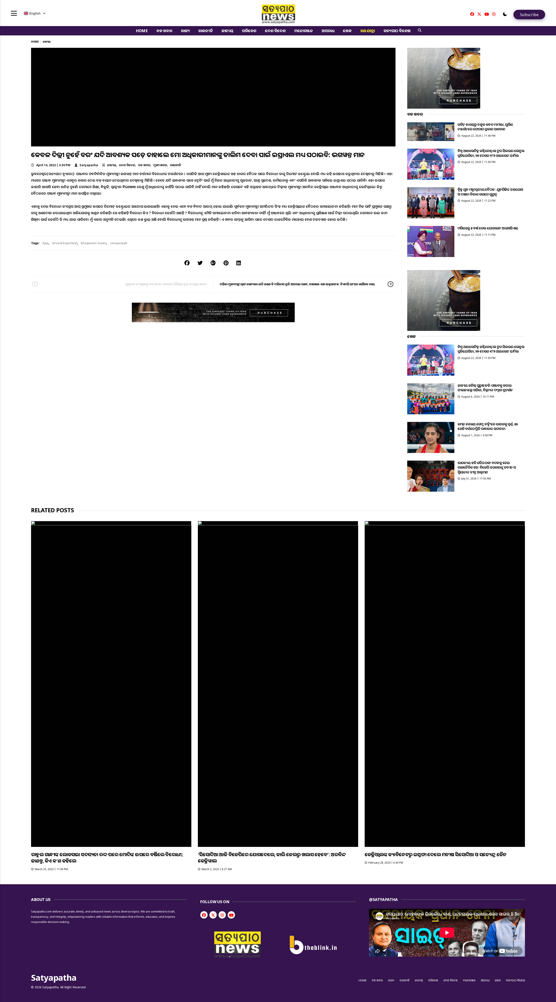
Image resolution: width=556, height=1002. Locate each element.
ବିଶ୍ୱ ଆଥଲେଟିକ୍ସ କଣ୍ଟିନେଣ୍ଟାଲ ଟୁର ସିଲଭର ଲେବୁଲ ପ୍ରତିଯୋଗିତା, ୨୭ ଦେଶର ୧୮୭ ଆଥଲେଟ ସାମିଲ (491, 153)
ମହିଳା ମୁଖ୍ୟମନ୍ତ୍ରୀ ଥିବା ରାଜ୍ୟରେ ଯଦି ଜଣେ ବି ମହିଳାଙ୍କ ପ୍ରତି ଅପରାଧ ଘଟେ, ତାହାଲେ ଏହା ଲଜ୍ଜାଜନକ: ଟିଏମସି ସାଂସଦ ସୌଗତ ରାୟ (297, 284)
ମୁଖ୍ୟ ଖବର (160, 165)
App (45, 243)
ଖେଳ (347, 30)
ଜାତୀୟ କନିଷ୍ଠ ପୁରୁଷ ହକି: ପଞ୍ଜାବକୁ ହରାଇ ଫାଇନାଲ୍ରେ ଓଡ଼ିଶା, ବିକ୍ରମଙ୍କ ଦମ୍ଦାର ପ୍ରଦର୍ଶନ (485, 387)
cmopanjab (118, 243)
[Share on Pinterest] (226, 263)
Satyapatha (88, 165)
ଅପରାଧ (328, 30)
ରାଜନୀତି (205, 30)
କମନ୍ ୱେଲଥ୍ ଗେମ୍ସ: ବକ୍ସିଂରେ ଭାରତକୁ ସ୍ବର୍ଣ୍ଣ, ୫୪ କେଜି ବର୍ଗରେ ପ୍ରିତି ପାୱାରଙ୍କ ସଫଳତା (488, 426)
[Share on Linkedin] (238, 263)
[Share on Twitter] (200, 263)
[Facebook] (472, 14)
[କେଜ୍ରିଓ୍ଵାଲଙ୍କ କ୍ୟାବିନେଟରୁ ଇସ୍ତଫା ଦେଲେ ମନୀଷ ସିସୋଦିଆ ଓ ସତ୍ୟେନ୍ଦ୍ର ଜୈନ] (445, 684)
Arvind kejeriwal (64, 243)
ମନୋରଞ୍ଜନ (303, 30)
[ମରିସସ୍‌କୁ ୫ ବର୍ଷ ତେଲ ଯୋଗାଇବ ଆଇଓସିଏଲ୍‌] (430, 241)
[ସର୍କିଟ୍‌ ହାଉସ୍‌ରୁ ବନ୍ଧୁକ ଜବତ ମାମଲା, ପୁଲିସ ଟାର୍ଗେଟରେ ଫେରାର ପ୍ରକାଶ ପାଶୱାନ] (430, 131)
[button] (505, 14)
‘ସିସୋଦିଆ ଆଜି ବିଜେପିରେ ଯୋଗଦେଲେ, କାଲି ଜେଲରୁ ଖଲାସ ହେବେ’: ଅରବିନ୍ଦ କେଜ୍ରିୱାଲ (272, 857)
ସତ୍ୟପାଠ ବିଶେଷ (397, 30)
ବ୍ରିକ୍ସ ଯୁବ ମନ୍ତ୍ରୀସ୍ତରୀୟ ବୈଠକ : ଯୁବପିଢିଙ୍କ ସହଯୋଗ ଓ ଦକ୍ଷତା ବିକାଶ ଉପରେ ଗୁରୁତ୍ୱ (490, 191)
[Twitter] (479, 14)
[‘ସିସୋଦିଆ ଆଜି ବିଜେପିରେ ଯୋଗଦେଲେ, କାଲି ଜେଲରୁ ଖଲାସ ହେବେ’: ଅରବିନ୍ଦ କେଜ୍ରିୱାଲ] (278, 684)
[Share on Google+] (213, 263)
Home (142, 30)
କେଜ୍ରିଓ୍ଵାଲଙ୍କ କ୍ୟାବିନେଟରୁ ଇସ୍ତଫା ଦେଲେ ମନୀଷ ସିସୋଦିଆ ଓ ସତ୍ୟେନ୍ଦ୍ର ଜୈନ (435, 854)
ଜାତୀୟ (227, 30)
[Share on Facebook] (187, 263)
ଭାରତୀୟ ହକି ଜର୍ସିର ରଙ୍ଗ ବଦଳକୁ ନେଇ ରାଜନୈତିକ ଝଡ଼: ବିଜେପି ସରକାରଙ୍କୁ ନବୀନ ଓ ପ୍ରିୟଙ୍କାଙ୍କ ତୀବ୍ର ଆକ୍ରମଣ (487, 467)
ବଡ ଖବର (164, 30)
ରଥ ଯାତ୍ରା (367, 30)
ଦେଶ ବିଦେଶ (275, 30)
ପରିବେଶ (249, 30)
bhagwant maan (93, 243)
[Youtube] (487, 14)
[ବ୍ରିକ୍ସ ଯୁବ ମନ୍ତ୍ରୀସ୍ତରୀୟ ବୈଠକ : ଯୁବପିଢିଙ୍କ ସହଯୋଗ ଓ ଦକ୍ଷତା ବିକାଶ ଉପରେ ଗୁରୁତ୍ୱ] (430, 202)
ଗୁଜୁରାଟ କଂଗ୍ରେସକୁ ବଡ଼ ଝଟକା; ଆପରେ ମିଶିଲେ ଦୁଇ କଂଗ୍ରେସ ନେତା (166, 284)
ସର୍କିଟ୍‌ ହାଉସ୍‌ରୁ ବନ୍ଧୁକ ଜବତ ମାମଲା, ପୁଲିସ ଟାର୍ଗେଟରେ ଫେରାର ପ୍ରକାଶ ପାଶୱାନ (485, 126)
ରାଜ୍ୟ (185, 30)
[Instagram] (494, 14)
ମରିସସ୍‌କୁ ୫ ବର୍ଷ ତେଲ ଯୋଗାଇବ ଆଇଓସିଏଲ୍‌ (488, 228)
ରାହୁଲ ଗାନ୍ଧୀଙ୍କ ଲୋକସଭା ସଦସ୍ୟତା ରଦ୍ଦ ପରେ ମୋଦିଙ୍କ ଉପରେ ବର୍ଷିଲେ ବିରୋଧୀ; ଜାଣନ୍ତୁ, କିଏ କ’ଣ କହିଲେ (107, 857)
